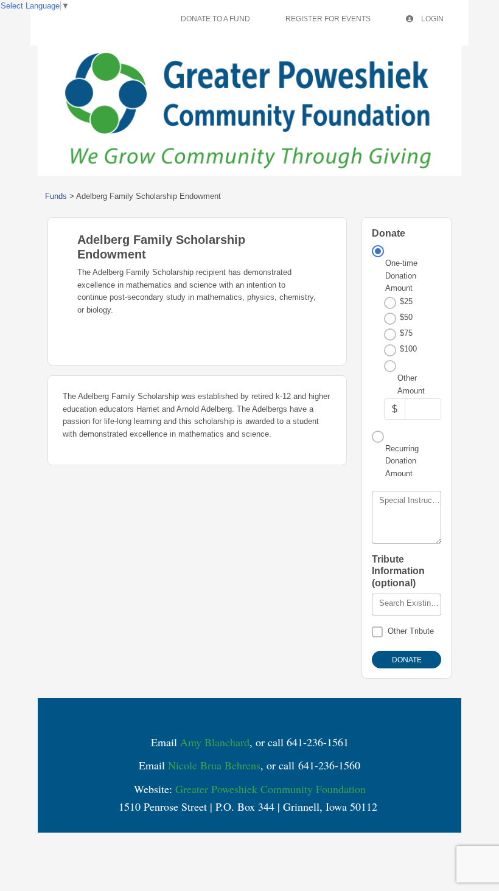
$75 (406, 333)
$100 (408, 348)
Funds (56, 196)
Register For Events (328, 19)
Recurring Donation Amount (402, 461)
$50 (406, 317)
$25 (406, 301)
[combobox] (406, 604)
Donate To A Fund (215, 19)
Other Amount (411, 384)
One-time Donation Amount (401, 275)
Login (431, 19)
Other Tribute (411, 631)
